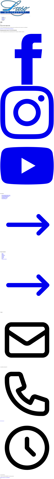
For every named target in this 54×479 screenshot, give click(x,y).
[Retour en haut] (0, 478)
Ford (2, 258)
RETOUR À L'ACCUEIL (3, 28)
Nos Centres (3, 19)
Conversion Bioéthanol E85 (5, 196)
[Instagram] (27, 138)
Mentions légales (2, 477)
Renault (3, 256)
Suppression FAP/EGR (5, 197)
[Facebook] (27, 85)
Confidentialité (8, 477)
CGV (5, 477)
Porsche (3, 257)
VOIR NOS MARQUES (10, 28)
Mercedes (3, 254)
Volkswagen (3, 255)
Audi (2, 253)
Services (3, 18)
